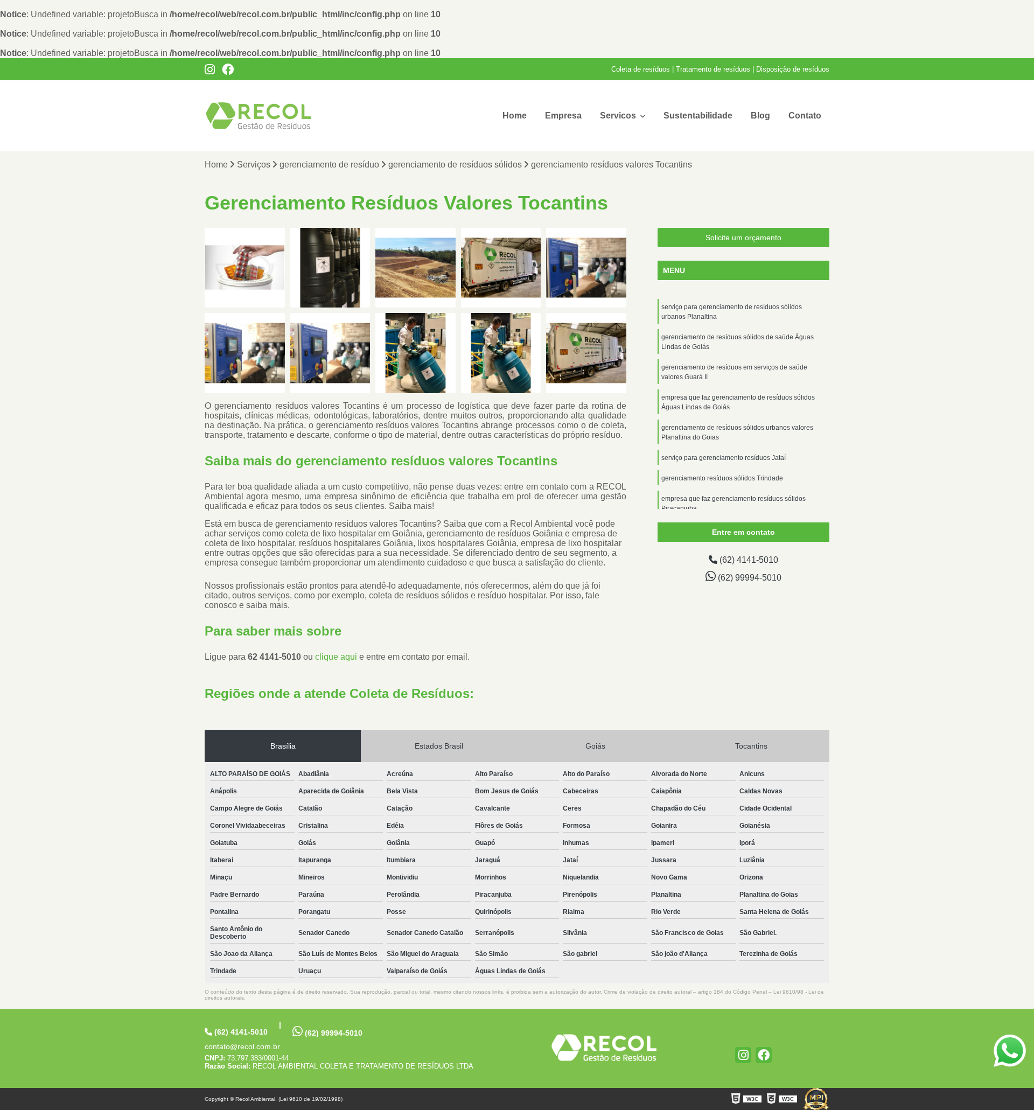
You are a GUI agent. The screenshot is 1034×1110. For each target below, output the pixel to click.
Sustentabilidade (697, 115)
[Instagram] (210, 69)
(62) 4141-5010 (747, 559)
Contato (804, 115)
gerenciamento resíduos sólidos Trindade (722, 478)
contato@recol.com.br (242, 1046)
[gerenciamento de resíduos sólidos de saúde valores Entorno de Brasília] (245, 353)
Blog (760, 115)
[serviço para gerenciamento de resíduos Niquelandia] (330, 268)
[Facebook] (228, 69)
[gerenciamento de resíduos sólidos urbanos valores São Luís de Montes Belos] (330, 353)
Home (514, 115)
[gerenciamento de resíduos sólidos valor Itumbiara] (501, 353)
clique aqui (336, 656)
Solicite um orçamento (743, 237)
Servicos (619, 115)
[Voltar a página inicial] (258, 115)
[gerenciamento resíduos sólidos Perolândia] (415, 268)
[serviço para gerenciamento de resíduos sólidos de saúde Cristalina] (501, 268)
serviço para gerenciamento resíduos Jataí (723, 458)
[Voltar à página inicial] (604, 1047)
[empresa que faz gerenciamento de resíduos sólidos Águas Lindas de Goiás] (245, 268)
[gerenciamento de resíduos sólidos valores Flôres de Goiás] (586, 353)
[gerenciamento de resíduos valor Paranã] (586, 268)
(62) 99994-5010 (748, 577)
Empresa (563, 115)
